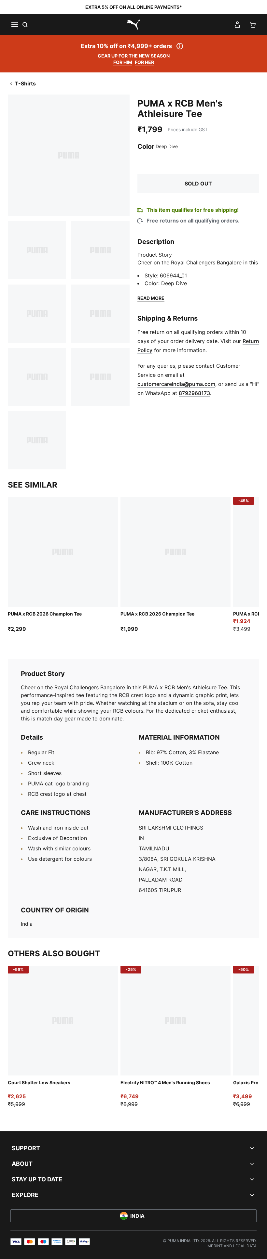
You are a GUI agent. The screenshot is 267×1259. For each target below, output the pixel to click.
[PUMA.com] (133, 24)
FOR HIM (122, 62)
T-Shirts (25, 83)
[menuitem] (231, 1245)
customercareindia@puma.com (176, 384)
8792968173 (194, 393)
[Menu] (14, 24)
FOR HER (144, 62)
